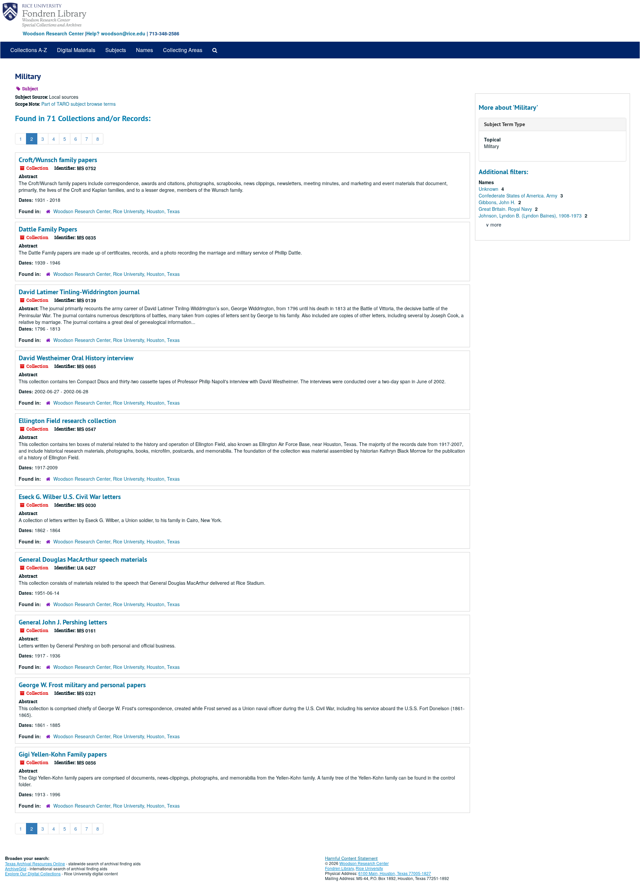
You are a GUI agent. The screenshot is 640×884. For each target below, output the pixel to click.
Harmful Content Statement (351, 858)
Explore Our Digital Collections (33, 873)
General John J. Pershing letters (63, 622)
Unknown (489, 188)
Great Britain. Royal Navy (506, 208)
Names (144, 50)
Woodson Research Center (53, 33)
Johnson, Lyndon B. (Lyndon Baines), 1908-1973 (531, 215)
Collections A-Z (28, 50)
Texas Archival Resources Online (35, 863)
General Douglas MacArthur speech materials (83, 559)
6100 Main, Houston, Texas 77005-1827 (394, 873)
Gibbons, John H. (498, 202)
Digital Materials (76, 50)
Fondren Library (339, 868)
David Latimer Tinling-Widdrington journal (79, 292)
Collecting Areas (182, 50)
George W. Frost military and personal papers (82, 685)
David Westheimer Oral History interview (76, 358)
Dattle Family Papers (48, 229)
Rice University (369, 868)
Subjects (115, 50)
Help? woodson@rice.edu (115, 33)
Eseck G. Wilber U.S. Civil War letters (70, 496)
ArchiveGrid (15, 868)
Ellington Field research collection (67, 420)
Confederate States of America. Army (519, 195)
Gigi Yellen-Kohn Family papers (63, 754)
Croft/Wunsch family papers (58, 159)
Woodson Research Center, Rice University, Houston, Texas (116, 211)
